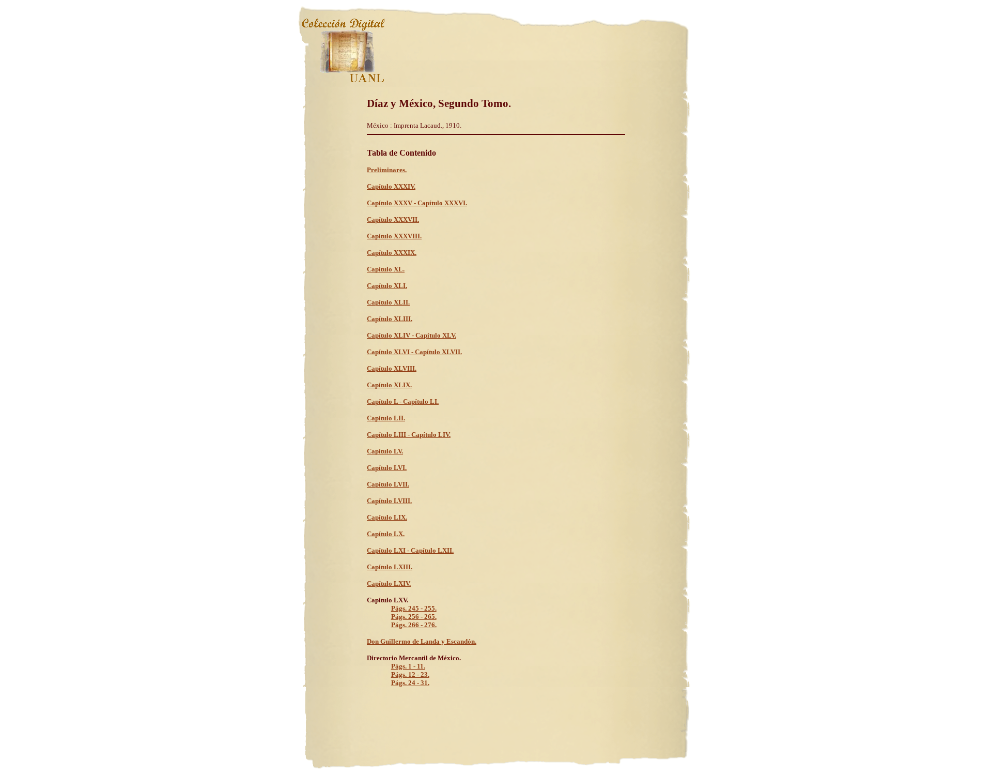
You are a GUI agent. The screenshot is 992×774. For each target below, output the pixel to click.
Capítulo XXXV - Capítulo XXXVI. (417, 203)
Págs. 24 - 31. (410, 683)
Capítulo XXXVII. (393, 219)
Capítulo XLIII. (389, 319)
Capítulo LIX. (387, 517)
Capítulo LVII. (388, 484)
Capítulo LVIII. (389, 501)
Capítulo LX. (386, 534)
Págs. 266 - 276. (414, 625)
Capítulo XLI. (387, 286)
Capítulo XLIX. (389, 385)
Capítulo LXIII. (389, 567)
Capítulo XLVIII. (391, 368)
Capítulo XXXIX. (391, 252)
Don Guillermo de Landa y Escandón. (421, 641)
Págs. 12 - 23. (410, 674)
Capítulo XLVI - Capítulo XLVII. (414, 352)
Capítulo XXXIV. (391, 186)
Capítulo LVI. (387, 468)
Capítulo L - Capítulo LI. (403, 401)
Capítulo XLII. (388, 302)
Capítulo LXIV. (389, 583)
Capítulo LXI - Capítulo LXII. (410, 550)
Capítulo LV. (385, 451)
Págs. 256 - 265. (414, 616)
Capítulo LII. (386, 418)
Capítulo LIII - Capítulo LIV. (409, 434)
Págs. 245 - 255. (414, 608)
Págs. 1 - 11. (408, 666)
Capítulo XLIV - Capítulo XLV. (411, 335)
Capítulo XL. (386, 269)
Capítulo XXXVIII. (394, 236)
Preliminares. (387, 170)
